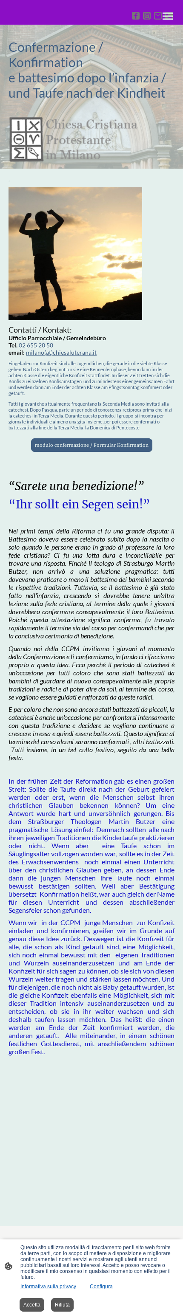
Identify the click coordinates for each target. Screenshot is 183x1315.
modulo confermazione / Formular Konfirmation (92, 445)
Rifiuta (62, 1305)
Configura (101, 1287)
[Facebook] (136, 16)
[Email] (158, 16)
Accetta (31, 1305)
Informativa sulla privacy (48, 1287)
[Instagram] (147, 16)
